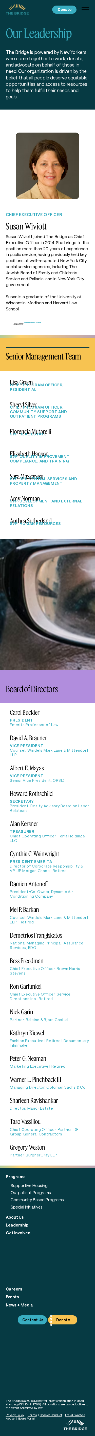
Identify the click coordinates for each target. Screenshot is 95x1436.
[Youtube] (51, 1325)
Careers (14, 1288)
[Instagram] (51, 1316)
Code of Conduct (51, 1415)
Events (12, 1296)
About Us (15, 1217)
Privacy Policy (15, 1415)
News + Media (19, 1304)
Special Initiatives (27, 1207)
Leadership (17, 1224)
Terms (32, 1415)
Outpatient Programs (31, 1192)
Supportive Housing (29, 1185)
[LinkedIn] (51, 1322)
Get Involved (18, 1232)
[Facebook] (51, 1319)
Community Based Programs (37, 1199)
